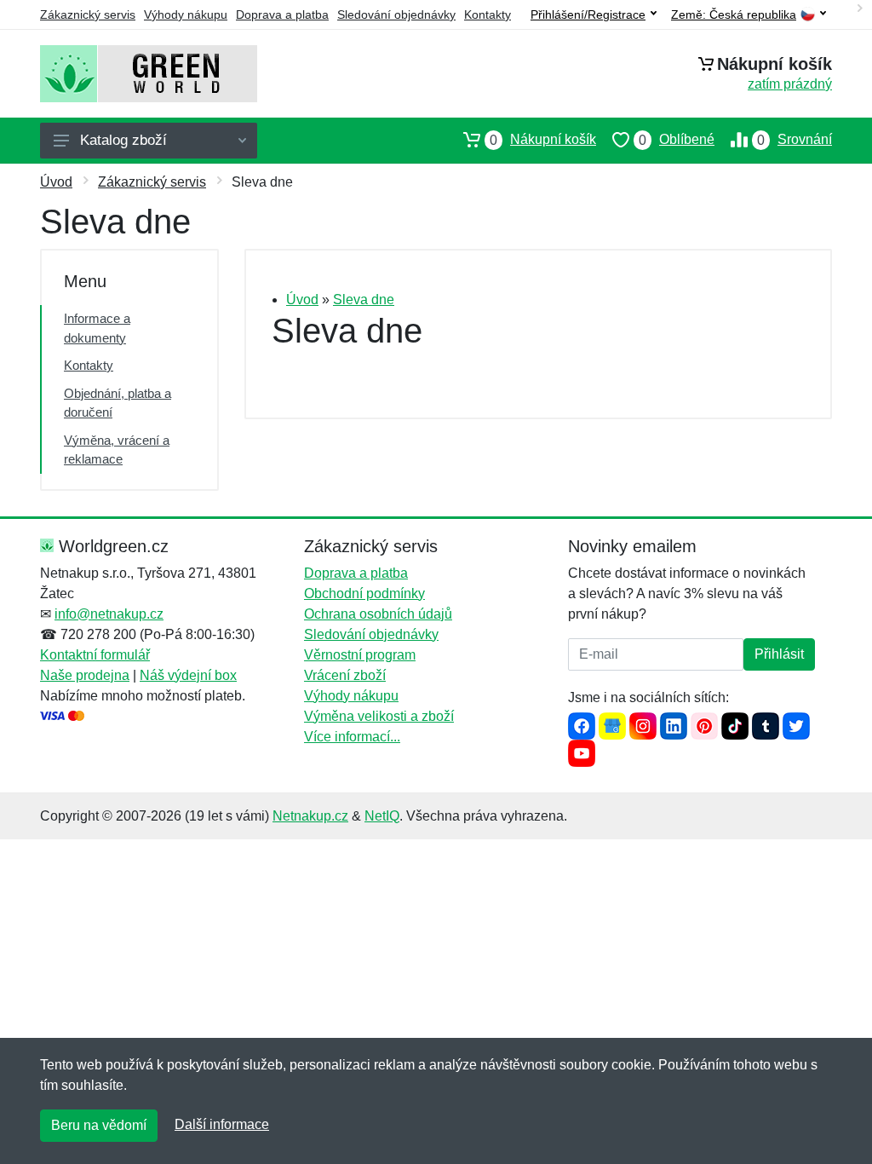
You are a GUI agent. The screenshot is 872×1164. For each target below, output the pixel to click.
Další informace (222, 1124)
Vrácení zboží (345, 675)
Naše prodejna (84, 675)
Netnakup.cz (310, 816)
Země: (733, 15)
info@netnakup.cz (109, 614)
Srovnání (794, 139)
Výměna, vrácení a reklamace (116, 450)
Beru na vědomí (98, 1125)
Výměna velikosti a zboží (379, 716)
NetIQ (381, 816)
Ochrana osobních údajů (378, 614)
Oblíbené (676, 139)
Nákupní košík (543, 139)
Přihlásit (779, 654)
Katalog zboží (123, 140)
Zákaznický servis (87, 14)
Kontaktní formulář (95, 655)
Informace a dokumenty (97, 328)
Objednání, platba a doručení (117, 403)
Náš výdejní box (188, 675)
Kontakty (487, 14)
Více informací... (352, 736)
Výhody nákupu (185, 14)
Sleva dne (363, 299)
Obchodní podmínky (364, 593)
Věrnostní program (360, 655)
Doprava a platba (282, 14)
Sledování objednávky (396, 14)
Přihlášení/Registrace (588, 14)
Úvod (56, 182)
